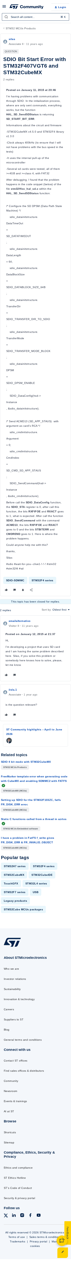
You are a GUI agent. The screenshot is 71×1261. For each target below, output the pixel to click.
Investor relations (15, 978)
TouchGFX (11, 883)
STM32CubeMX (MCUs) (15, 791)
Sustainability (12, 989)
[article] (35, 648)
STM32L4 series (36, 883)
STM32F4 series (42, 580)
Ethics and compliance (18, 1167)
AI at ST (9, 1111)
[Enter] (6, 17)
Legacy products (15, 900)
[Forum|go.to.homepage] (26, 7)
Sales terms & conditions (45, 1236)
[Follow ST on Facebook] (30, 1216)
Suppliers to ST (13, 1019)
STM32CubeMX (14, 874)
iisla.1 (13, 689)
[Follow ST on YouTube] (38, 1216)
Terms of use (16, 1236)
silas (12, 39)
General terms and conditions (23, 1039)
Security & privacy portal (19, 1198)
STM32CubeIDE (41, 874)
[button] (4, 7)
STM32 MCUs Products (21, 28)
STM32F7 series (15, 892)
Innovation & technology (19, 999)
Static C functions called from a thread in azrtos (34, 819)
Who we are (11, 968)
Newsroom (10, 1091)
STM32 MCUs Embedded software (20, 829)
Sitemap (9, 1142)
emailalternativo (20, 620)
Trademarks (17, 1241)
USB (35, 892)
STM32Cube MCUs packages (23, 909)
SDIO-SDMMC (15, 580)
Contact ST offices (15, 1060)
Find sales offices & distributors (24, 1070)
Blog (6, 1029)
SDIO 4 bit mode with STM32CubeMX (26, 761)
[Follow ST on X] (6, 1216)
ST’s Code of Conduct (18, 1187)
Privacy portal (38, 1241)
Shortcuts (10, 1132)
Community (11, 1080)
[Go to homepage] (12, 947)
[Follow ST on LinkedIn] (14, 1216)
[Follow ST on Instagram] (22, 1216)
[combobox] (35, 17)
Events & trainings (15, 1101)
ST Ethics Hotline (15, 1177)
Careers (9, 1009)
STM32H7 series (15, 866)
